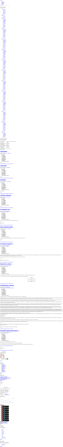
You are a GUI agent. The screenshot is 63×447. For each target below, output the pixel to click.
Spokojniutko (3, 151)
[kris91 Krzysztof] (5, 407)
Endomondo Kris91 (4, 444)
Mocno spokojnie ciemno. (6, 227)
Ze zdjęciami (6, 211)
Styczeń (4, 17)
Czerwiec (4, 23)
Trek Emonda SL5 (3, 376)
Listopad (4, 19)
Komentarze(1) (11, 163)
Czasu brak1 (3, 165)
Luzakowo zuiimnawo (5, 195)
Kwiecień (4, 12)
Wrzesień (4, 21)
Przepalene (3, 179)
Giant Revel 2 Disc (3, 379)
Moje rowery (3, 2)
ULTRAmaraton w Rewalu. (7, 285)
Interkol (3, 368)
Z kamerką (3, 370)
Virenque (3, 430)
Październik (4, 20)
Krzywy (2, 434)
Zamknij (1, 380)
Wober (2, 435)
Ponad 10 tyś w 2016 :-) (6, 264)
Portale (2, 4)
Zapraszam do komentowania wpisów (4, 163)
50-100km (4, 197)
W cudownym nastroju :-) (6, 243)
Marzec (4, 13)
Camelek (3, 429)
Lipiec (4, 10)
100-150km (3, 365)
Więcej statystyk (2, 149)
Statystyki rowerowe (7, 394)
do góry (1, 360)
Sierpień (4, 9)
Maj (4, 11)
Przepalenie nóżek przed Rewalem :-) (9, 330)
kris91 (1, 0)
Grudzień (4, 18)
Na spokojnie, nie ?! (5, 209)
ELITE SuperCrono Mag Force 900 (5, 378)
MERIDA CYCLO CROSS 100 (5, 377)
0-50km (7, 266)
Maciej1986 (3, 431)
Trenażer (3, 369)
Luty (4, 14)
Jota (2, 436)
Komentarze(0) (8, 167)
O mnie (2, 3)
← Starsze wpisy (4, 351)
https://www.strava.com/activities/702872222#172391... (6, 345)
